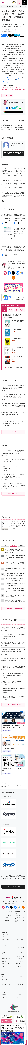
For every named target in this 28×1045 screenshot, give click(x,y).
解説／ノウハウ (5, 976)
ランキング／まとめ (6, 987)
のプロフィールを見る (13, 153)
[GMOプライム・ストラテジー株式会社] (8, 865)
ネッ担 (18, 267)
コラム (3, 981)
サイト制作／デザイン (20, 952)
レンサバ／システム (19, 961)
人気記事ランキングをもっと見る (14, 608)
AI (16, 6)
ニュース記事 (18, 994)
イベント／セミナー (19, 984)
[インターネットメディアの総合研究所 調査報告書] (19, 1022)
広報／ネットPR (5, 963)
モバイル (4, 966)
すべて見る (14, 432)
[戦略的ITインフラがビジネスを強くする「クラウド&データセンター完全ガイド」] (6, 1017)
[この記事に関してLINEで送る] (20, 108)
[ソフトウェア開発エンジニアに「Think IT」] (19, 1017)
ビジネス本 (10, 309)
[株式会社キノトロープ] (8, 842)
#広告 (23, 89)
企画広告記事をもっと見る (14, 704)
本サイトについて (8, 911)
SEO (2, 6)
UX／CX (4, 961)
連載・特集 (4, 936)
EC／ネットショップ (19, 963)
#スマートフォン (5, 89)
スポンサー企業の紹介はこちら (13, 886)
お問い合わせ (8, 915)
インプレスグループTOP (19, 921)
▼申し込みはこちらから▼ (7, 1031)
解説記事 (4, 994)
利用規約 (18, 915)
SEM (3, 968)
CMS (3, 956)
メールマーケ (18, 966)
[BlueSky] (17, 273)
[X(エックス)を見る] (11, 907)
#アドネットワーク (16, 88)
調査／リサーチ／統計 (20, 956)
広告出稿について (19, 939)
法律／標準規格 (19, 958)
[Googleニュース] (21, 273)
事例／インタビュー (19, 976)
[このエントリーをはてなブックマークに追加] (13, 108)
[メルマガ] (5, 273)
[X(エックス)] (13, 273)
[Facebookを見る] (7, 907)
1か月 (21, 545)
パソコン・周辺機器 (22, 310)
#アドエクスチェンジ (6, 88)
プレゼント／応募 (5, 997)
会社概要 (7, 920)
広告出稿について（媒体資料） (20, 912)
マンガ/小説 (18, 981)
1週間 (13, 545)
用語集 (17, 997)
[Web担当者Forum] (13, 898)
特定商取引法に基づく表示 (20, 917)
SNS (20, 6)
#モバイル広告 (17, 89)
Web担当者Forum (6, 2)
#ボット (11, 89)
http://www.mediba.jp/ (13, 78)
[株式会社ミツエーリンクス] (8, 803)
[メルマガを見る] (3, 907)
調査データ (4, 979)
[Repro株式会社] (8, 814)
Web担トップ (3, 782)
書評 (16, 979)
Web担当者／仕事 (6, 958)
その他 (17, 968)
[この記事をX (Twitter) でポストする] (10, 108)
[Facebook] (9, 273)
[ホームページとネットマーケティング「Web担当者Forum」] (6, 1022)
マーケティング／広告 (9, 6)
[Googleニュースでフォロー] (19, 907)
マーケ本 (4, 309)
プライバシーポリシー (9, 917)
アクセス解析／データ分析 (7, 953)
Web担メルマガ (19, 934)
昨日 (5, 545)
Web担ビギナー (5, 934)
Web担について (5, 939)
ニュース (3, 783)
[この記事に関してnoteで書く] (16, 107)
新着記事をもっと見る (14, 493)
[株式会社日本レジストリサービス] (8, 831)
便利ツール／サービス (6, 984)
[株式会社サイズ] (8, 853)
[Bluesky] (15, 907)
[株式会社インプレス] (13, 1008)
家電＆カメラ (16, 309)
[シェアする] (7, 108)
